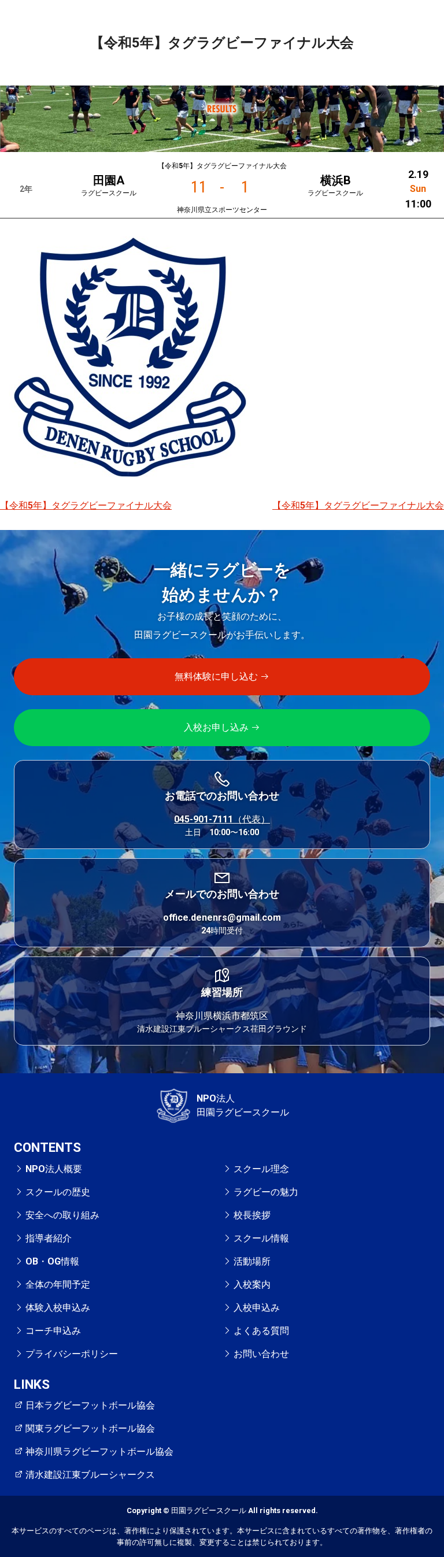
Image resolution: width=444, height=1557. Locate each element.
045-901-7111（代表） (222, 819)
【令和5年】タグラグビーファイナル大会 (86, 505)
